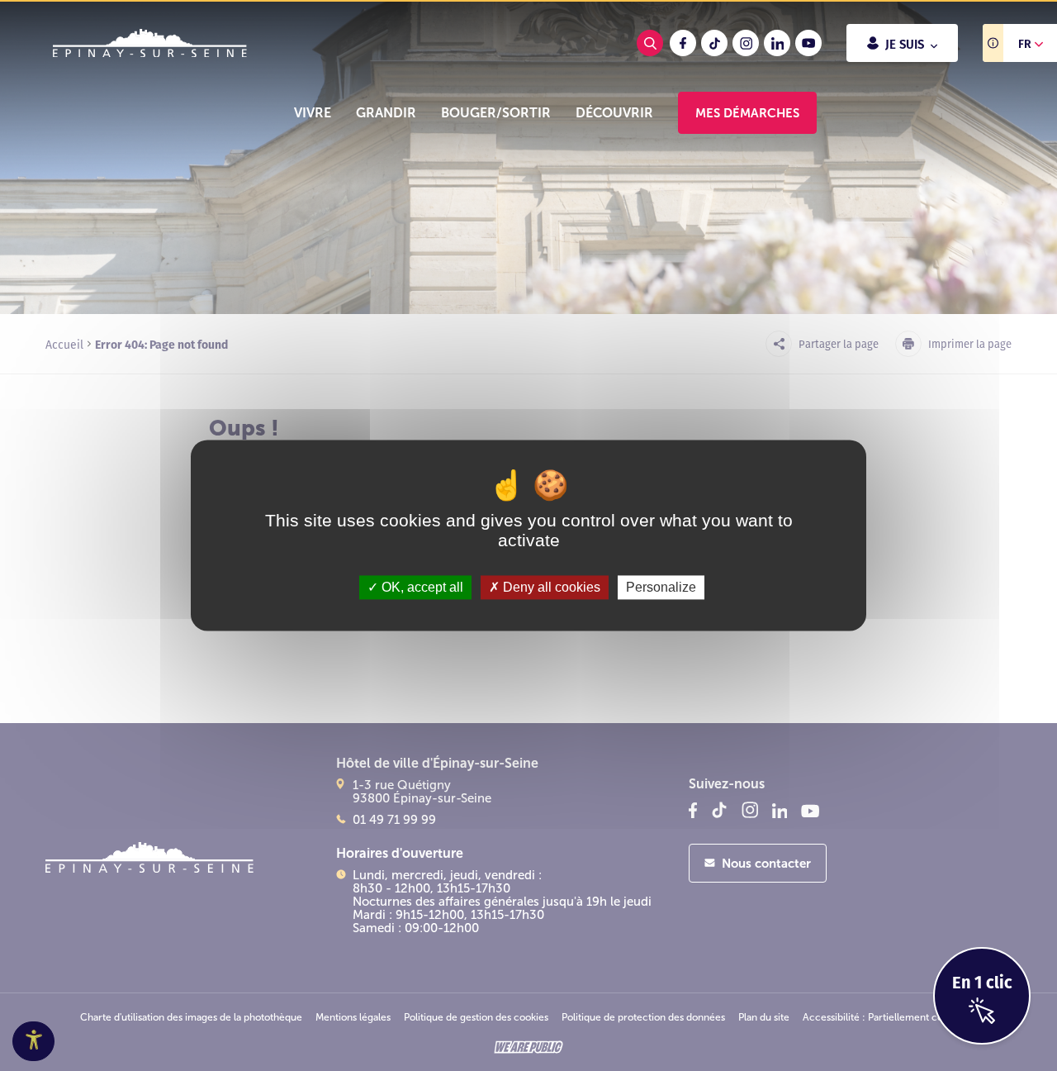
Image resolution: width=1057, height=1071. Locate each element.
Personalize (661, 587)
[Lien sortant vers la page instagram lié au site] (745, 43)
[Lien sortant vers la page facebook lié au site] (683, 43)
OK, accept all (420, 587)
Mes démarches (747, 113)
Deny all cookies (550, 587)
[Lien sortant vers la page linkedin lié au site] (777, 43)
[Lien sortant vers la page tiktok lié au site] (714, 43)
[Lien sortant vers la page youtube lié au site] (808, 43)
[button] (312, 113)
